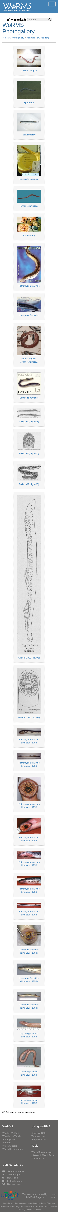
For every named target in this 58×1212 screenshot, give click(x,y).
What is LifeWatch (11, 1136)
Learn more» (53, 1195)
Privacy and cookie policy (30, 1210)
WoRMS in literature (12, 1149)
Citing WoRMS (38, 1133)
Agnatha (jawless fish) (38, 37)
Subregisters (8, 1139)
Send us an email (16, 1171)
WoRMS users (9, 1146)
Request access (39, 1139)
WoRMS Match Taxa (41, 1152)
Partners (6, 1142)
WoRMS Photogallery (13, 37)
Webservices (37, 1158)
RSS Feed (12, 1177)
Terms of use (38, 1136)
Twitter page (13, 1174)
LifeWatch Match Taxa (42, 1155)
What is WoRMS (10, 1133)
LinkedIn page (14, 1181)
